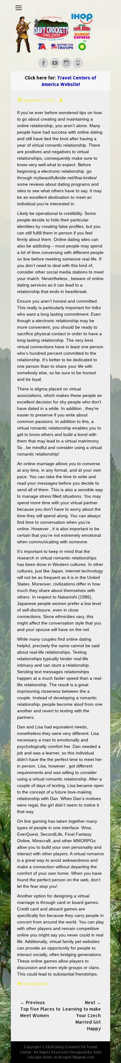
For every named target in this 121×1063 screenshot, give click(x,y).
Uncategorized (35, 984)
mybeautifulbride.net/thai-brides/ (65, 177)
